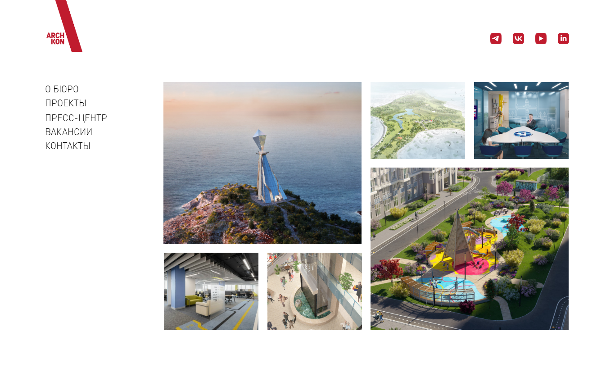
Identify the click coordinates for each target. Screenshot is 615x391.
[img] (262, 163)
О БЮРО (62, 89)
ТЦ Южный (324, 314)
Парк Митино (425, 145)
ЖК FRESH (534, 314)
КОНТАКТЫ (67, 145)
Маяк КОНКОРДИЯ (309, 226)
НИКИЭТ (539, 145)
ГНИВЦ (231, 314)
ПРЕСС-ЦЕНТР (76, 117)
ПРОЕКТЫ (65, 103)
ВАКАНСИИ (68, 131)
